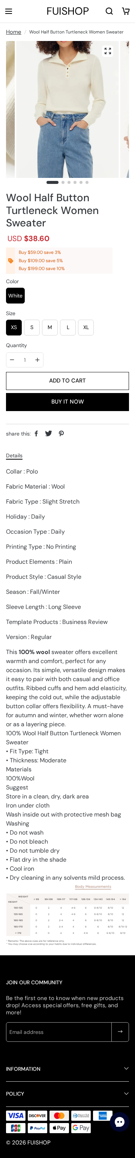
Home (13, 32)
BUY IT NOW (67, 401)
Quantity (16, 345)
